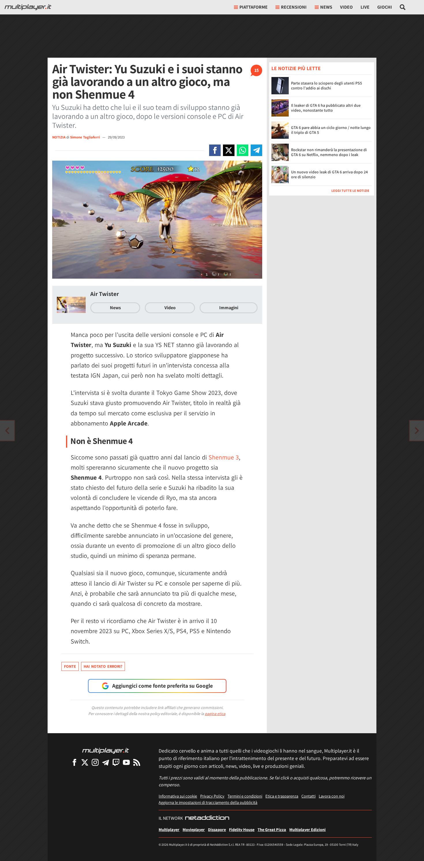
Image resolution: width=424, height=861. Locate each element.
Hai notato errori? (103, 666)
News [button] (326, 7)
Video (346, 7)
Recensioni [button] (294, 7)
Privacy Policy (212, 796)
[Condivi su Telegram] (256, 150)
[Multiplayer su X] (84, 762)
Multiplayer (169, 829)
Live (365, 7)
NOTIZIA (58, 137)
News (115, 308)
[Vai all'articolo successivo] (7, 431)
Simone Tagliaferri (85, 137)
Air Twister (104, 294)
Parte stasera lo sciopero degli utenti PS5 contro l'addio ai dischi (326, 86)
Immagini (228, 308)
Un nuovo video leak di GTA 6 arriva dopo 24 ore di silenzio (329, 175)
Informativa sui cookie (178, 796)
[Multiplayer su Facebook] (74, 762)
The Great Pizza (272, 829)
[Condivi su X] (228, 150)
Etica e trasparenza (281, 796)
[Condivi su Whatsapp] (242, 150)
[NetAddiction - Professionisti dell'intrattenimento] (207, 818)
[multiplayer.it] (105, 750)
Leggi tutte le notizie (350, 190)
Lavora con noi (331, 796)
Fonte (70, 666)
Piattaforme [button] (253, 7)
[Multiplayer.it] (28, 7)
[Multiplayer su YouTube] (126, 762)
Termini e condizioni (245, 796)
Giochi (384, 7)
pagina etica (215, 713)
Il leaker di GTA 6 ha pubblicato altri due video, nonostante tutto (326, 108)
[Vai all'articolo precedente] (417, 431)
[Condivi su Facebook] (215, 150)
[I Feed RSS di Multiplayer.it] (136, 762)
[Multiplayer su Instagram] (95, 762)
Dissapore (217, 829)
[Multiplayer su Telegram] (105, 762)
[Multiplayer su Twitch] (115, 762)
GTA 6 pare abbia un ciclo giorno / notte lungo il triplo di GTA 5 (331, 130)
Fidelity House (241, 829)
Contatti (308, 796)
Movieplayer (194, 829)
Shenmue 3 (224, 457)
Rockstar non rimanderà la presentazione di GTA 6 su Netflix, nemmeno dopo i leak (329, 152)
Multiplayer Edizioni (307, 829)
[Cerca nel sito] (403, 7)
